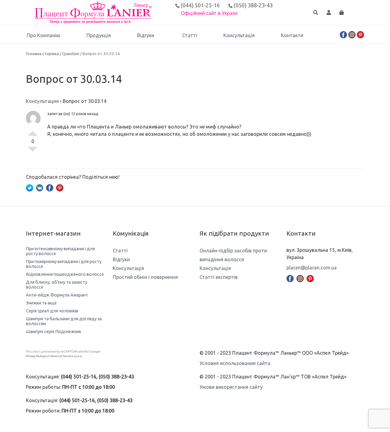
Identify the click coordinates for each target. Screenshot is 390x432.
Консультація (239, 35)
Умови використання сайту (231, 387)
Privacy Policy (35, 356)
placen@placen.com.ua (311, 267)
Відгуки (145, 35)
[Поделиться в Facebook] (49, 187)
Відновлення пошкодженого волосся (65, 274)
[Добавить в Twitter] (29, 187)
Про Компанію (43, 35)
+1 (32, 131)
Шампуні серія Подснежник (53, 331)
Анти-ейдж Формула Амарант (57, 295)
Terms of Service (61, 356)
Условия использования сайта (235, 363)
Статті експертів (219, 277)
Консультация (42, 101)
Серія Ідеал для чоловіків (52, 310)
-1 (32, 151)
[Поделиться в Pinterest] (59, 187)
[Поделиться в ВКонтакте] (39, 187)
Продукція (99, 35)
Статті (189, 35)
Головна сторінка (42, 53)
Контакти (292, 35)
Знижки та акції (41, 302)
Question (70, 53)
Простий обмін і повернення (145, 277)
